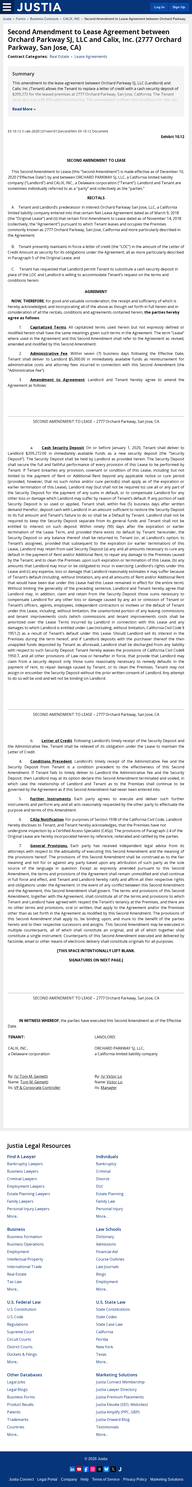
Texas (101, 1354)
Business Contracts (44, 19)
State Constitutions (113, 1309)
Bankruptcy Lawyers (25, 1163)
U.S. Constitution (21, 1309)
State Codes (106, 1316)
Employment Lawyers (25, 1186)
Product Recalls (20, 1404)
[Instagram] (93, 1469)
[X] (113, 1469)
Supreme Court (20, 1331)
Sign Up (179, 7)
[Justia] (39, 7)
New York (104, 1346)
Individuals (107, 1156)
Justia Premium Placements (120, 1397)
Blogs (101, 1274)
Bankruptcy (106, 1163)
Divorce (102, 1178)
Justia (7, 19)
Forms (21, 19)
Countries (15, 1427)
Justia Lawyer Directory (116, 1389)
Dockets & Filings (22, 1354)
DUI (99, 1186)
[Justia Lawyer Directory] (120, 1469)
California (104, 1331)
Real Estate (59, 56)
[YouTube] (79, 1469)
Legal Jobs (16, 1382)
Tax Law (14, 1281)
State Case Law (109, 1324)
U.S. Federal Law (24, 1302)
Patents (14, 1412)
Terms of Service (106, 1479)
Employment (18, 1251)
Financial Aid (107, 1251)
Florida (102, 1339)
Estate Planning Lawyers (28, 1193)
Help (85, 1479)
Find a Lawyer (21, 1156)
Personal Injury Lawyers (28, 1208)
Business (16, 1229)
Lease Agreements (90, 56)
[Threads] (99, 1469)
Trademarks (18, 1419)
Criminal (103, 1171)
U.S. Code (15, 1316)
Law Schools (108, 1229)
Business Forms (21, 1397)
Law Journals (107, 1266)
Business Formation (24, 1236)
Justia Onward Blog (113, 1419)
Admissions (106, 1244)
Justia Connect (21, 1479)
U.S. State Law (111, 1302)
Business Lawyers (22, 1171)
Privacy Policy (135, 1479)
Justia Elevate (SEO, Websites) (122, 1404)
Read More (22, 109)
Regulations (17, 1324)
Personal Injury (109, 1208)
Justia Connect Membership (120, 1382)
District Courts (20, 1346)
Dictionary (105, 1236)
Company (69, 1479)
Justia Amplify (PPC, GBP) (118, 1412)
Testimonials (107, 1427)
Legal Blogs (17, 1389)
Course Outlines (110, 1259)
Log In (159, 7)
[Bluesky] (106, 1469)
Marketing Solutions (116, 1375)
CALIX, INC (71, 19)
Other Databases (24, 1375)
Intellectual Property (25, 1259)
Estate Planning (110, 1193)
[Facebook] (86, 1469)
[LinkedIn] (72, 1469)
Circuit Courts (19, 1339)
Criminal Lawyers (22, 1178)
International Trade (24, 1266)
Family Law (105, 1201)
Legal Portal (47, 1479)
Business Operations (25, 1244)
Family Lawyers (20, 1201)
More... (13, 1216)
